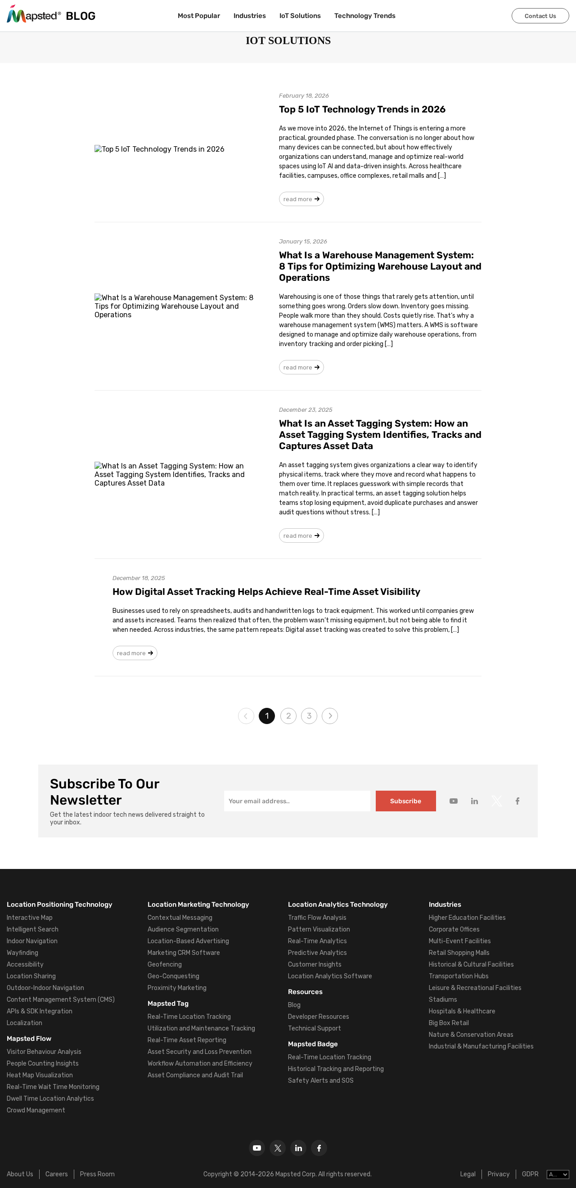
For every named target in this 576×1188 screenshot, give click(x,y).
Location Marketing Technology (198, 904)
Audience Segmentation (183, 929)
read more (298, 199)
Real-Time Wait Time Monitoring (53, 1087)
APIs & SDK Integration (39, 1011)
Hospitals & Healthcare (462, 1011)
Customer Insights (315, 964)
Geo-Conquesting (173, 976)
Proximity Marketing (177, 988)
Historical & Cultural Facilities (471, 964)
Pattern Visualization (319, 929)
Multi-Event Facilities (460, 941)
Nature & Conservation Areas (471, 1035)
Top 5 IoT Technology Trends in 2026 (362, 109)
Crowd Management (36, 1110)
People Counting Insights (43, 1063)
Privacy (499, 1174)
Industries (250, 16)
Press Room (97, 1174)
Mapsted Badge (313, 1044)
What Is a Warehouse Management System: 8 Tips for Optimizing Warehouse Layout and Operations (380, 266)
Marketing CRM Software (184, 953)
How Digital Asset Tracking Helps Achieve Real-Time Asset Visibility (266, 591)
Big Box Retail (449, 1023)
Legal (468, 1174)
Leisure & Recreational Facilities (475, 988)
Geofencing (165, 964)
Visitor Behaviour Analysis (44, 1052)
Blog (294, 1005)
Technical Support (314, 1028)
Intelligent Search (32, 929)
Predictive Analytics (317, 953)
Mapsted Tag (168, 1003)
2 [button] (288, 716)
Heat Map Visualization (40, 1075)
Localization (24, 1023)
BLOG (81, 15)
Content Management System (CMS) (61, 1000)
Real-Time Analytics (317, 941)
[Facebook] (319, 1148)
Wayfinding (22, 953)
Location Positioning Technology (59, 904)
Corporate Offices (454, 929)
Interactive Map (30, 918)
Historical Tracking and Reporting (336, 1069)
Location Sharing (31, 976)
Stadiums (443, 1000)
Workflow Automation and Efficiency (200, 1063)
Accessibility (25, 964)
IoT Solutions (300, 16)
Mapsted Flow (29, 1039)
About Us (20, 1174)
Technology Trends (365, 16)
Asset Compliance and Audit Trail (195, 1075)
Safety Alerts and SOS (321, 1080)
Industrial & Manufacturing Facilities (481, 1046)
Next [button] (330, 716)
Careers (56, 1174)
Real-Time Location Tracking (189, 1017)
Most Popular (199, 16)
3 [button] (309, 716)
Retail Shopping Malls (459, 953)
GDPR (530, 1174)
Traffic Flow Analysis (317, 918)
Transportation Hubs (459, 976)
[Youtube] (257, 1148)
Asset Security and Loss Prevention (200, 1052)
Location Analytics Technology (338, 904)
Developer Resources (318, 1017)
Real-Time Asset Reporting (187, 1040)
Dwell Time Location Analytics (50, 1098)
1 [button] (267, 716)
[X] (278, 1148)
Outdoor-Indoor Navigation (45, 988)
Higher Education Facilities (467, 918)
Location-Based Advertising (188, 941)
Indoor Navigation (32, 941)
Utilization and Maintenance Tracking (201, 1028)
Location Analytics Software (330, 976)
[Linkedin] (298, 1148)
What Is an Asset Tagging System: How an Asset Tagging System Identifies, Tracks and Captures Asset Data (380, 434)
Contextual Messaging (180, 918)
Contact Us (540, 16)
